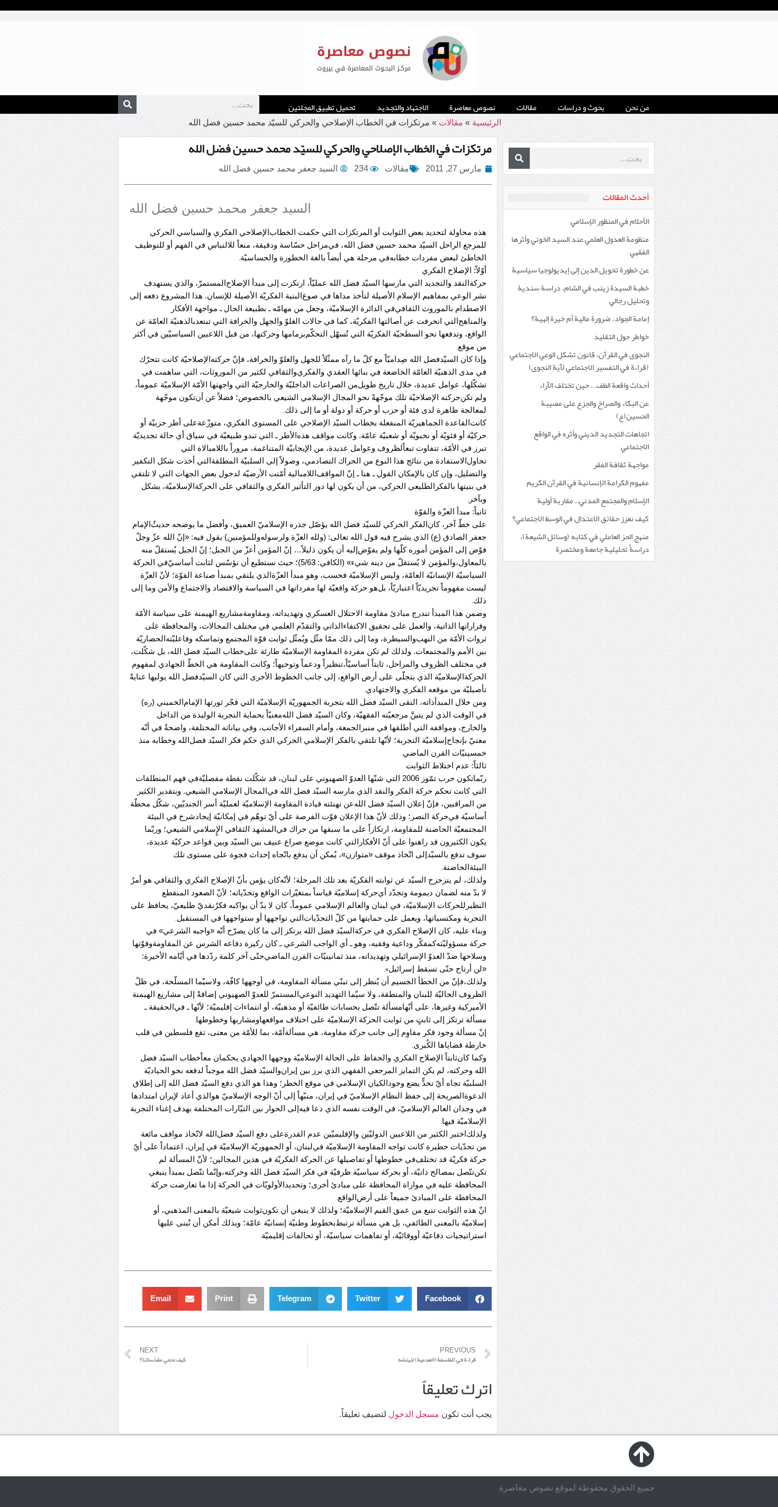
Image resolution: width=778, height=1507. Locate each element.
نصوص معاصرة (472, 107)
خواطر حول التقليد (621, 336)
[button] (454, 1299)
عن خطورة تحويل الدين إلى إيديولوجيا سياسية (580, 270)
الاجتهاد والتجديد (402, 107)
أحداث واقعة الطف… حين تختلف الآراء (594, 385)
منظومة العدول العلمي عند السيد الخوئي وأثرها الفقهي (580, 245)
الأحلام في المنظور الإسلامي (610, 221)
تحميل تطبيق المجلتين (322, 107)
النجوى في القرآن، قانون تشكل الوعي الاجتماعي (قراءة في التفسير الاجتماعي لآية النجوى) (579, 361)
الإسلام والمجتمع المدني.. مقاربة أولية (593, 501)
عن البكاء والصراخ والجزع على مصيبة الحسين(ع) (595, 409)
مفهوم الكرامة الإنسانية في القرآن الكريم (588, 483)
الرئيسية (486, 122)
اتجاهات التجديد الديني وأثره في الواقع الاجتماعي (591, 440)
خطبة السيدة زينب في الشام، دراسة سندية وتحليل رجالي (583, 294)
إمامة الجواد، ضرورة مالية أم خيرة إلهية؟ (590, 318)
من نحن (637, 107)
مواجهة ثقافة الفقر (621, 465)
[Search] (127, 104)
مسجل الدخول (413, 1414)
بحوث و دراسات (581, 107)
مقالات (527, 107)
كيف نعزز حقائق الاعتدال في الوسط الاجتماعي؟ (580, 518)
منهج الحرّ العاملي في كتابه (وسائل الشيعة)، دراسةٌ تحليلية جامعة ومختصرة (584, 543)
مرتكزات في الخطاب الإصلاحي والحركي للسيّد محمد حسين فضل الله (340, 148)
